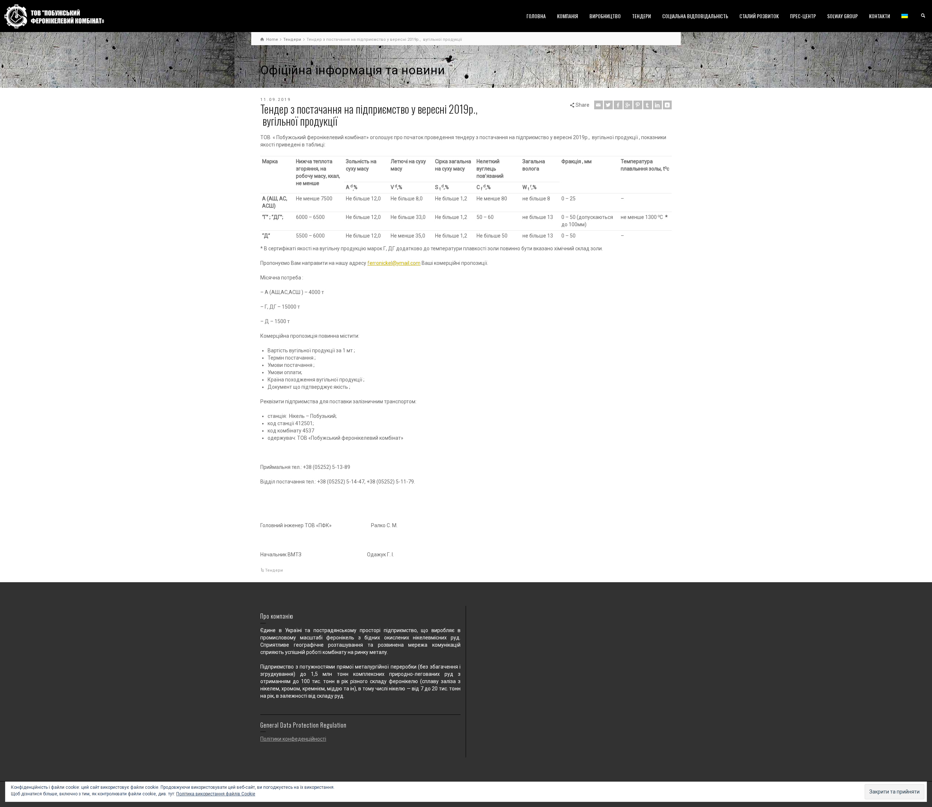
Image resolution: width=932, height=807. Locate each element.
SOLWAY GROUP (842, 16)
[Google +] (628, 105)
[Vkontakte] (667, 105)
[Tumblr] (647, 105)
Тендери (274, 570)
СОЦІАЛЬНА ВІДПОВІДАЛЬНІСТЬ (695, 16)
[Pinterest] (637, 105)
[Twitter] (608, 105)
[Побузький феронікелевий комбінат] (54, 16)
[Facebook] (618, 105)
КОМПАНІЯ (567, 16)
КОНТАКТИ (879, 16)
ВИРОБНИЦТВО (605, 16)
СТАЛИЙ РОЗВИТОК (759, 16)
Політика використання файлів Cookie (215, 793)
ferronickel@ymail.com (393, 263)
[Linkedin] (657, 105)
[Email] (598, 105)
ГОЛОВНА (536, 16)
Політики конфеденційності (293, 739)
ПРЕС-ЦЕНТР (803, 16)
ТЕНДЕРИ (641, 16)
